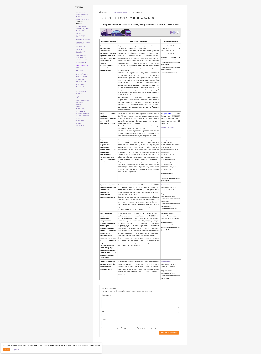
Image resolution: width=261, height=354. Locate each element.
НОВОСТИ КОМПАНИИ (82, 65)
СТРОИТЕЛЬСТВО (80, 111)
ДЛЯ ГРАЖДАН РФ (80, 46)
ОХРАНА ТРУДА (80, 79)
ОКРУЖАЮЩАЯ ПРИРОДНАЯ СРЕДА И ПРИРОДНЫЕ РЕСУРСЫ (82, 74)
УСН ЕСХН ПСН (80, 121)
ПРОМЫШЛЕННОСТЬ (81, 82)
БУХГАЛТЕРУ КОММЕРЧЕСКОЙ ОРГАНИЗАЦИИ (80, 35)
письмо (163, 216)
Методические (167, 140)
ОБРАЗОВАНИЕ (79, 70)
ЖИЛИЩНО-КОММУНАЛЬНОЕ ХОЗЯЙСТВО (80, 51)
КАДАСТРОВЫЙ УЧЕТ (81, 60)
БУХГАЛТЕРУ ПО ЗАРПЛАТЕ (83, 39)
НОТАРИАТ (78, 68)
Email (104, 319)
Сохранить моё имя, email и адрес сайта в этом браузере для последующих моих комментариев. (138, 328)
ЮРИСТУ (78, 128)
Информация (166, 114)
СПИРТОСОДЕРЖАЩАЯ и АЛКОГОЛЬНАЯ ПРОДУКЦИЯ (82, 102)
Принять (6, 350)
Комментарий (107, 295)
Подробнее (15, 350)
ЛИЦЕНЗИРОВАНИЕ (81, 62)
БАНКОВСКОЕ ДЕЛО (81, 26)
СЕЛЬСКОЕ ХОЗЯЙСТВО (82, 89)
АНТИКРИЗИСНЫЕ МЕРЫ (82, 19)
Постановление (166, 185)
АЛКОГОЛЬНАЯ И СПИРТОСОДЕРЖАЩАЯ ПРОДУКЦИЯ (82, 14)
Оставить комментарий (119, 12)
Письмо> (165, 46)
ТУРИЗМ (78, 118)
